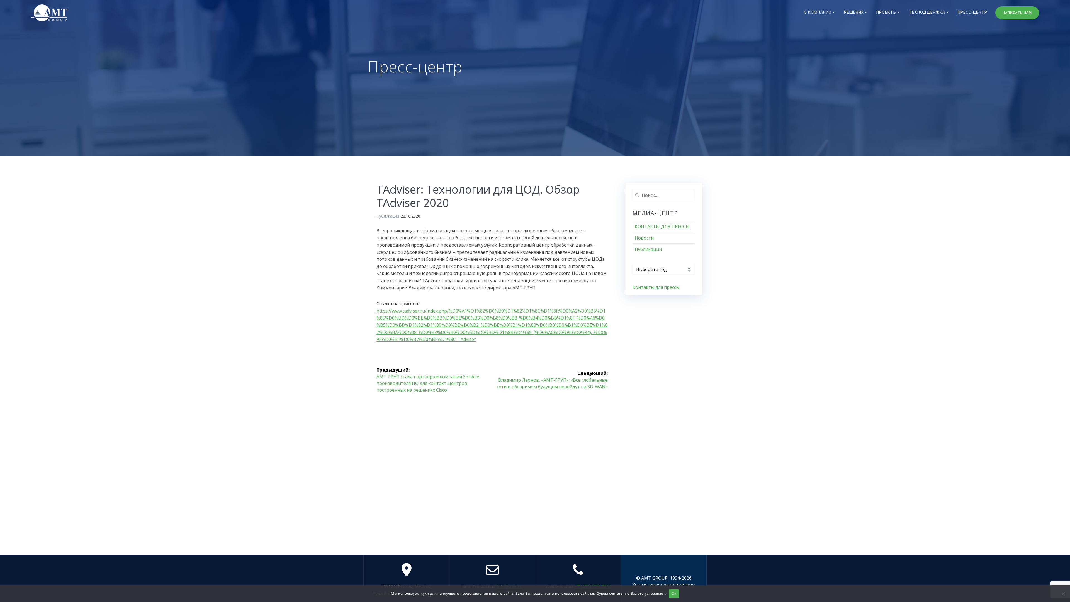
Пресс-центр (972, 12)
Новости (644, 238)
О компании (817, 12)
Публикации (387, 216)
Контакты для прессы (656, 287)
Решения (854, 12)
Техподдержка (927, 12)
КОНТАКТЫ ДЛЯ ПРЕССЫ (662, 226)
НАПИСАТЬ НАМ (1017, 12)
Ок (674, 593)
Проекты (886, 12)
